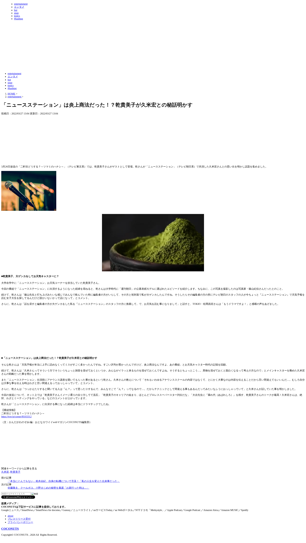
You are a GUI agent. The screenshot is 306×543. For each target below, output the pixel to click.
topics (17, 15)
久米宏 (5, 472)
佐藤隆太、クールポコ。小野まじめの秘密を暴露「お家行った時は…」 (48, 487)
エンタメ (19, 7)
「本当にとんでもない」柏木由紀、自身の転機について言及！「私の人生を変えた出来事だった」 (64, 481)
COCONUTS (10, 528)
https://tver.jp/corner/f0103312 (16, 416)
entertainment (21, 4)
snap (16, 13)
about (10, 515)
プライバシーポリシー (20, 522)
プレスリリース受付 (19, 519)
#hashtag (18, 18)
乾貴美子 (15, 472)
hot (15, 10)
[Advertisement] (59, 62)
